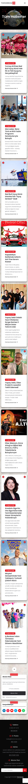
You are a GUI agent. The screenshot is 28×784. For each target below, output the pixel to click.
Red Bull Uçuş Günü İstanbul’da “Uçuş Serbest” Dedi (13, 196)
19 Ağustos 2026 (10, 570)
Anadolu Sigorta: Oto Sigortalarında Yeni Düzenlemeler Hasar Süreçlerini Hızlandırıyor (13, 513)
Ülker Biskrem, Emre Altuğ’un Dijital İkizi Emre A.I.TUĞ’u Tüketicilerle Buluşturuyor (14, 448)
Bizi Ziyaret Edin (14, 755)
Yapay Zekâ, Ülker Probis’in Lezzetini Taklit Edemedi (13, 385)
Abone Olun (14, 693)
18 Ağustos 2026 (10, 633)
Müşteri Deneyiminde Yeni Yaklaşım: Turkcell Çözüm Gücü (13, 577)
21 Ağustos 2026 (10, 440)
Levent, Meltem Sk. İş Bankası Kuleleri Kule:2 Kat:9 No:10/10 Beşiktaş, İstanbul (14, 751)
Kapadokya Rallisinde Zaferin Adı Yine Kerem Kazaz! (13, 258)
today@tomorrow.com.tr (14, 739)
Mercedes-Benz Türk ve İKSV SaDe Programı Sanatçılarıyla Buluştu (13, 134)
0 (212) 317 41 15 (14, 728)
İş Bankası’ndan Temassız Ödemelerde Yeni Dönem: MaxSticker (13, 640)
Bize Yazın (14, 742)
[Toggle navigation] (25, 3)
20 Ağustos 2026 (10, 505)
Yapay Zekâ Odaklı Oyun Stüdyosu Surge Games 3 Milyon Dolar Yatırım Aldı (13, 322)
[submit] (25, 770)
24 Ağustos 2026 (10, 63)
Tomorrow (20, 777)
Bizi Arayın (14, 731)
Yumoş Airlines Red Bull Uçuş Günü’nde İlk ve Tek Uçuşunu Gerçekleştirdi (13, 69)
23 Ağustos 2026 (10, 379)
